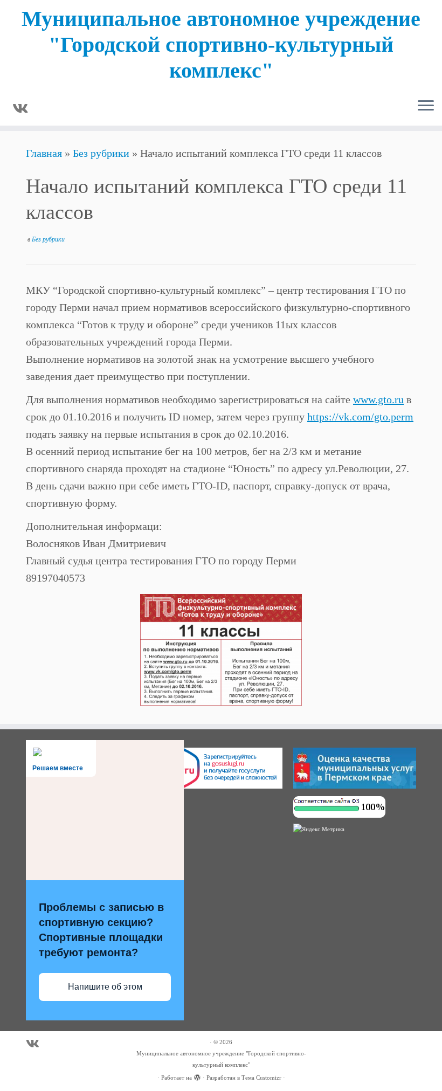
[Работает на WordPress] (197, 1076)
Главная (44, 153)
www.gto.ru (378, 399)
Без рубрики (101, 153)
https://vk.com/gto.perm (360, 417)
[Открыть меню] (426, 106)
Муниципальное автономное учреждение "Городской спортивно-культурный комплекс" (221, 44)
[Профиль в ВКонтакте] (23, 109)
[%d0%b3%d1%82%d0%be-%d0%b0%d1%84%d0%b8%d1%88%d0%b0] (221, 650)
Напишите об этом (105, 986)
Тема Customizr (261, 1077)
